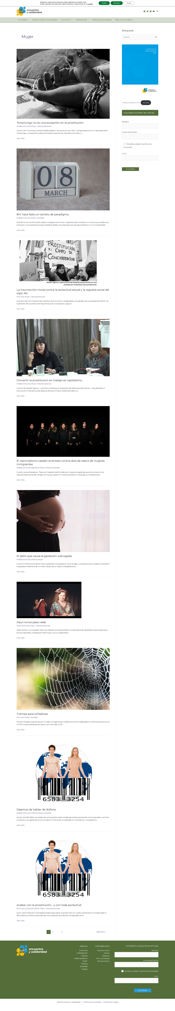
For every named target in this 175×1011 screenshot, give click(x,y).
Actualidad (22, 20)
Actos (19, 626)
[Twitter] (147, 11)
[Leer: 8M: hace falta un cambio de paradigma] (63, 179)
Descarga (146, 102)
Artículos (26, 126)
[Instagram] (151, 11)
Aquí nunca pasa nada (31, 622)
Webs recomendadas (123, 20)
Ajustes (129, 3)
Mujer (33, 126)
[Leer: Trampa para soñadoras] (63, 679)
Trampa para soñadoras (32, 714)
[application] (28, 19)
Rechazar (117, 3)
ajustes (90, 4)
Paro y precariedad (102, 958)
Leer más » (21, 138)
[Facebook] (144, 11)
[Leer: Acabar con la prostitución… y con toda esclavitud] (63, 868)
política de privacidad (149, 971)
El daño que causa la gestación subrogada (44, 556)
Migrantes (35, 468)
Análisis (19, 126)
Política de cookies (110, 1002)
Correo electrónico (129, 132)
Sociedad (40, 218)
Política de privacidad (92, 1002)
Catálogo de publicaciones (131, 102)
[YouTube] (154, 11)
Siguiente (102, 932)
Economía (83, 950)
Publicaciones (81, 20)
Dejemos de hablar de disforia (36, 809)
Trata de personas (44, 126)
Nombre (125, 122)
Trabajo (84, 969)
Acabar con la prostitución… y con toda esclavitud (49, 905)
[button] (157, 11)
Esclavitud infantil (32, 909)
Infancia (34, 559)
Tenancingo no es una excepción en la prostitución (50, 122)
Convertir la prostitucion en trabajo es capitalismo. (50, 380)
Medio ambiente (81, 958)
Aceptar (104, 3)
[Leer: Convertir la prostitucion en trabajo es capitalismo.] (63, 347)
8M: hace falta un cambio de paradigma (43, 214)
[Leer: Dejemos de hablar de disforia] (63, 772)
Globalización (82, 953)
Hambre (106, 953)
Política (48, 468)
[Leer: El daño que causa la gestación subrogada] (63, 521)
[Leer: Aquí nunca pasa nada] (49, 600)
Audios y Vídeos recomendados (45, 20)
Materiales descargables (102, 20)
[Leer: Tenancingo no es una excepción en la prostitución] (63, 84)
